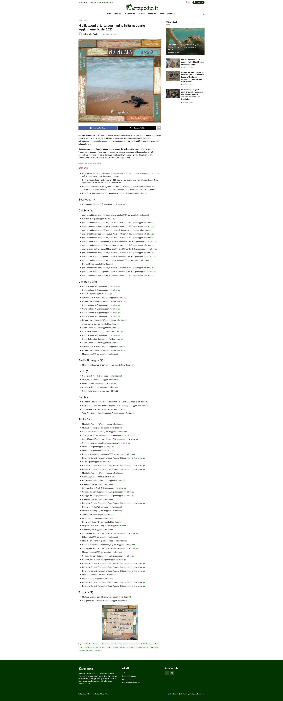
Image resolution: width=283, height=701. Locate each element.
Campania (105, 644)
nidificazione (89, 647)
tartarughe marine (86, 650)
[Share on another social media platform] (159, 128)
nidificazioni (100, 647)
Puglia (115, 647)
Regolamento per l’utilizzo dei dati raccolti (89, 163)
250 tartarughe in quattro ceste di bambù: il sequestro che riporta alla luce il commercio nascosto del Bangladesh (192, 94)
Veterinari (152, 14)
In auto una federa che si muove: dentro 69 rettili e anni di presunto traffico (192, 61)
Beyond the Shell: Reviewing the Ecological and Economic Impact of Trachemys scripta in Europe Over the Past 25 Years (192, 77)
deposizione (123, 644)
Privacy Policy (104, 694)
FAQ (123, 673)
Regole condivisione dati (131, 683)
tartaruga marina (142, 647)
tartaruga (130, 647)
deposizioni (134, 644)
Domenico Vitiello (91, 34)
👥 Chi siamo (82, 2)
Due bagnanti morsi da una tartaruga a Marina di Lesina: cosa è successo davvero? (183, 47)
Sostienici (171, 14)
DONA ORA (199, 2)
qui (146, 193)
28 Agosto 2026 (174, 53)
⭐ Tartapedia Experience (105, 2)
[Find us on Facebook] (186, 2)
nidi (81, 647)
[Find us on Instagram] (189, 2)
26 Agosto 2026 (187, 67)
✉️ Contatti (92, 2)
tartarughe (154, 647)
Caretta (114, 644)
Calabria (96, 644)
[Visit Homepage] (141, 7)
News (85, 20)
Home (109, 14)
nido (109, 647)
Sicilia (122, 647)
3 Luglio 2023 (106, 34)
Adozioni (141, 14)
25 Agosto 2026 (187, 102)
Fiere (162, 14)
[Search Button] (204, 14)
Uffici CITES (126, 679)
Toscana (98, 650)
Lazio (157, 644)
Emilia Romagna (147, 644)
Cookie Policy (95, 694)
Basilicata (87, 644)
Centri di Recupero (129, 676)
